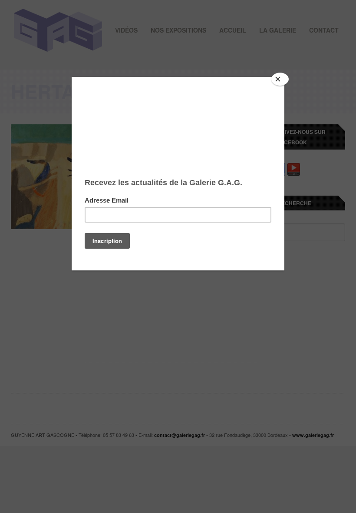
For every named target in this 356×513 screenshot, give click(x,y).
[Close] (280, 79)
